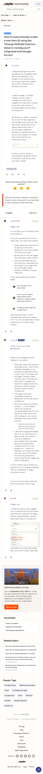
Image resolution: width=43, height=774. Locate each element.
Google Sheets (10, 685)
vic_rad (14, 66)
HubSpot (29, 695)
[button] (38, 4)
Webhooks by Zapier (27, 685)
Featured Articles (11, 670)
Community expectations (15, 630)
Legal (25, 767)
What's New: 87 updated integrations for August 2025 (21, 650)
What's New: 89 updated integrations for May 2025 (20, 646)
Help (21, 730)
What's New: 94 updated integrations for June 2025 (20, 653)
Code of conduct (12, 623)
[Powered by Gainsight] (22, 714)
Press (21, 737)
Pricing (21, 726)
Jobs (21, 740)
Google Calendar (20, 701)
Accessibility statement (28, 719)
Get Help (4, 15)
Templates (21, 747)
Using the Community (14, 627)
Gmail (6, 690)
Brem (12, 498)
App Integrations (21, 750)
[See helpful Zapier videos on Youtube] (33, 756)
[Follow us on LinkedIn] (21, 756)
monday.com (11, 169)
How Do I (7, 26)
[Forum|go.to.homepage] (16, 3)
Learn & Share (18, 15)
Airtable (7, 701)
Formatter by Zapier (19, 690)
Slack (20, 695)
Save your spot (11, 607)
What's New (6, 20)
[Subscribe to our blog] (25, 756)
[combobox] (21, 9)
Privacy (31, 767)
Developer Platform (21, 733)
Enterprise (21, 744)
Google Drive (9, 695)
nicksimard (14, 221)
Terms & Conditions (13, 719)
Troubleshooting (11, 662)
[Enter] (3, 9)
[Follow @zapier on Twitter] (29, 756)
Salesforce (8, 706)
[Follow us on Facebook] (17, 756)
